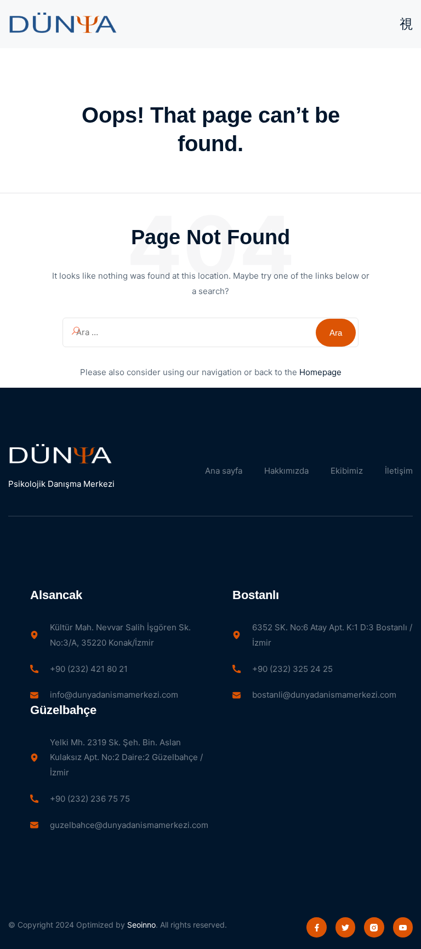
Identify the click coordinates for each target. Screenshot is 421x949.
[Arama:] (210, 332)
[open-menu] (406, 24)
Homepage (320, 372)
